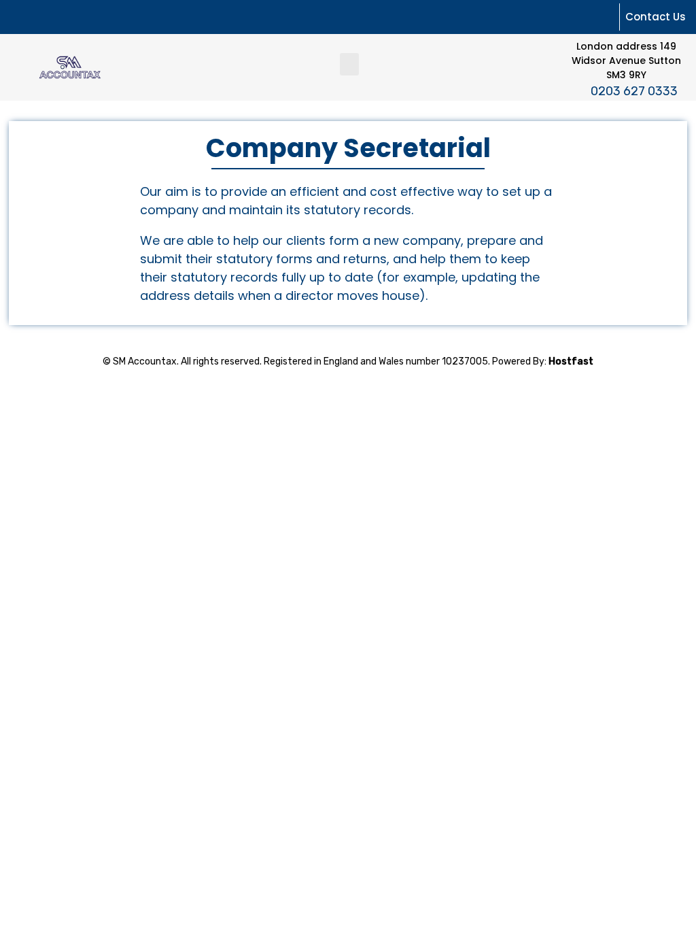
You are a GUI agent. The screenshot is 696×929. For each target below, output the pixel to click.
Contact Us (655, 17)
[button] (349, 64)
